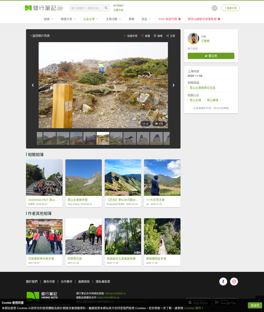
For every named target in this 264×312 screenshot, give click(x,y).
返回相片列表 (41, 35)
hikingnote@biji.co (115, 293)
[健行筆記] (44, 8)
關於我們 (32, 281)
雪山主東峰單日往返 (203, 88)
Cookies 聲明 (192, 308)
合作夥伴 (66, 281)
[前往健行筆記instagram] (234, 281)
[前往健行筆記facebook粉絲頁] (223, 281)
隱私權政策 (103, 281)
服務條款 (84, 281)
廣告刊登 (49, 281)
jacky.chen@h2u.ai (108, 297)
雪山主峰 (195, 100)
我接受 (255, 305)
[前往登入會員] (214, 8)
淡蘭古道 (118, 10)
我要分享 (232, 8)
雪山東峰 (212, 100)
